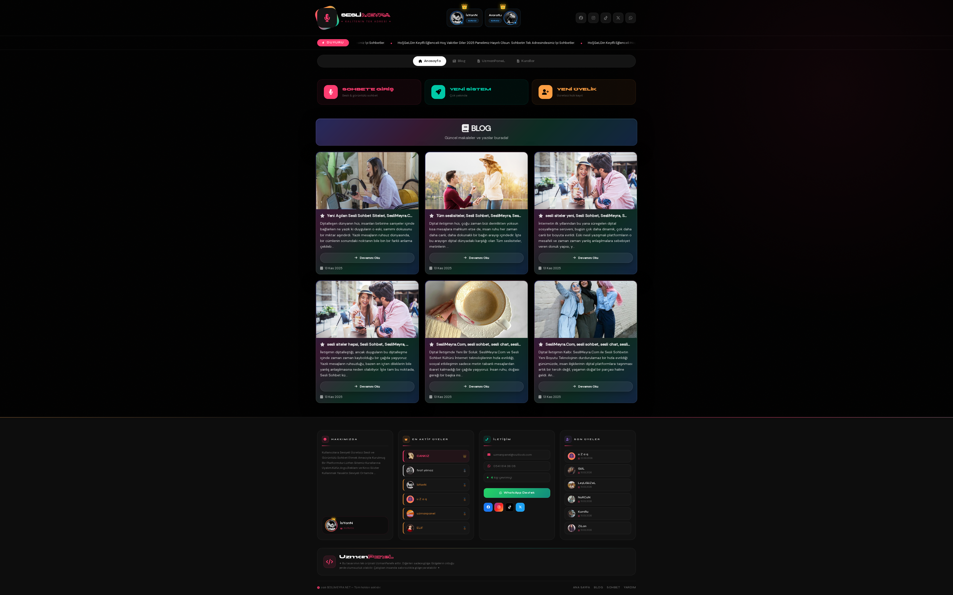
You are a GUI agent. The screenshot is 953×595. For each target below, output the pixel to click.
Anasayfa (432, 61)
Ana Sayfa (581, 587)
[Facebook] (581, 18)
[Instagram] (593, 18)
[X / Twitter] (618, 18)
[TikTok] (606, 18)
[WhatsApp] (630, 18)
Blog (462, 61)
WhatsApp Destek (519, 492)
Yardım (630, 587)
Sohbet (613, 587)
